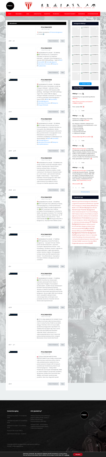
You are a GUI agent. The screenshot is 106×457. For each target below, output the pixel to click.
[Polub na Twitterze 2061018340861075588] (79, 111)
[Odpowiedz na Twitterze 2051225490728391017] (73, 141)
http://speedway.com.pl (84, 180)
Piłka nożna (19, 14)
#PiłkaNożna (94, 205)
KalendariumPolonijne (44, 64)
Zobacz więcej (86, 83)
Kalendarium (81, 14)
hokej (94, 214)
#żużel (95, 207)
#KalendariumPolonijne (79, 149)
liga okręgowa (83, 226)
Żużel (27, 14)
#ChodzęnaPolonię (81, 203)
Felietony (90, 214)
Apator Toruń (86, 212)
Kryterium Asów (85, 224)
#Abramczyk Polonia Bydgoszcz (81, 201)
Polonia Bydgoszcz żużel (84, 234)
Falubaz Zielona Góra (81, 214)
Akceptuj (77, 454)
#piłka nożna (75, 207)
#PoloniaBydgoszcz (86, 208)
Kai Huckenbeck (93, 216)
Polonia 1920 (75, 231)
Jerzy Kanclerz (79, 216)
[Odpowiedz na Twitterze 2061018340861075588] (73, 111)
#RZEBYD (74, 98)
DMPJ (73, 214)
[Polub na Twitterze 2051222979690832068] (79, 188)
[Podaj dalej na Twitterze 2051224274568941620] (76, 163)
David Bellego (94, 212)
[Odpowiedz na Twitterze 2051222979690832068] (73, 188)
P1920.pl (74, 94)
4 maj (79, 115)
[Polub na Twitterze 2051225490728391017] (79, 141)
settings (67, 455)
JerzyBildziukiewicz (43, 144)
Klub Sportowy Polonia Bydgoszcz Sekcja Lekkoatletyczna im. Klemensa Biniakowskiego (85, 220)
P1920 (60, 60)
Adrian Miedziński (77, 212)
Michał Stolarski (76, 228)
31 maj (79, 93)
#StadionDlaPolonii (93, 14)
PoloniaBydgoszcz (51, 62)
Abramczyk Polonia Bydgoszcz (83, 210)
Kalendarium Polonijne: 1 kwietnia (16, 434)
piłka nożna (89, 228)
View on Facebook (53, 41)
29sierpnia (55, 64)
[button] (76, 31)
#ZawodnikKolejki (77, 137)
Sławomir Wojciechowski (91, 239)
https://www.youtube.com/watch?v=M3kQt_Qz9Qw (82, 102)
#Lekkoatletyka (87, 205)
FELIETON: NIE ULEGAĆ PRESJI (15, 430)
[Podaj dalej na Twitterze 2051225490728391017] (76, 141)
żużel (91, 243)
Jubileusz (86, 216)
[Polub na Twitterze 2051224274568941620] (79, 163)
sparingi (78, 235)
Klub (9, 14)
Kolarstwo (47, 14)
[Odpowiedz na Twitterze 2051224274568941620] (73, 163)
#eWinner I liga (91, 203)
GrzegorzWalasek (43, 105)
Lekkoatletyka (37, 14)
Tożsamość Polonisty (69, 14)
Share (62, 40)
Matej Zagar (91, 226)
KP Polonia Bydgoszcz (56, 32)
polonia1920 (83, 231)
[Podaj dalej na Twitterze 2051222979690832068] (76, 188)
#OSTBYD (86, 120)
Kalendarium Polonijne (80, 218)
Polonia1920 (56, 14)
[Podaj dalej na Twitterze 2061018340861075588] (76, 111)
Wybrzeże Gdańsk (83, 243)
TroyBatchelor (42, 66)
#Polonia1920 (87, 137)
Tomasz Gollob (76, 241)
